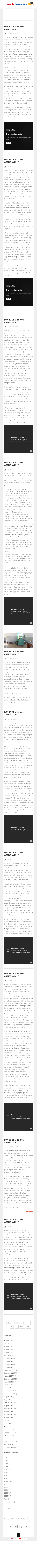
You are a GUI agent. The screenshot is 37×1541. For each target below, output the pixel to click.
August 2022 (8, 1352)
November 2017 (9, 1370)
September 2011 (10, 1447)
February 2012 (9, 1432)
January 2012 (8, 1435)
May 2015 (7, 1400)
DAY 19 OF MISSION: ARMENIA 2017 (14, 28)
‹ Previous (17, 1323)
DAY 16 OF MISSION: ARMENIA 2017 (14, 463)
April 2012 (7, 1426)
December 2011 (9, 1438)
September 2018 (10, 1364)
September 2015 (10, 1394)
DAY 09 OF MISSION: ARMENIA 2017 (14, 1141)
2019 (6, 1481)
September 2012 (10, 1414)
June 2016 (7, 1388)
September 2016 (10, 1379)
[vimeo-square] (26, 1526)
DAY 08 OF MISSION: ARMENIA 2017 (14, 1220)
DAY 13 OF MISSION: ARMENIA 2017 (14, 713)
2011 (6, 1457)
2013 (6, 1463)
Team (6, 1499)
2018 (6, 1478)
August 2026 (8, 1340)
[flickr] (16, 1526)
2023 (6, 1490)
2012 (6, 1460)
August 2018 (8, 1367)
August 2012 (8, 1417)
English (15, 1539)
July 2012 (7, 1420)
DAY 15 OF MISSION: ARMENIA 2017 (14, 653)
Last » (29, 1327)
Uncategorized (9, 1502)
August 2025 (8, 1346)
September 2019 (10, 1358)
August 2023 (8, 1349)
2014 (6, 1466)
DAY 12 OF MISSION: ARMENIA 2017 (14, 853)
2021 (6, 1484)
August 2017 (8, 1376)
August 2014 (8, 1406)
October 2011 (9, 1444)
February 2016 (9, 1391)
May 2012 (7, 1423)
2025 (6, 1493)
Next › (22, 1327)
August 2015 (8, 1397)
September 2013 (10, 1409)
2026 (6, 1496)
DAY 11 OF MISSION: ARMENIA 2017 (14, 974)
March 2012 (8, 1429)
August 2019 (8, 1361)
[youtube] (21, 1526)
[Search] (31, 1508)
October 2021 (9, 1355)
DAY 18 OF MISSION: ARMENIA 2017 (14, 160)
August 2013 (8, 1412)
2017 (6, 1475)
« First (9, 1323)
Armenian (23, 1539)
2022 (6, 1487)
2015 (6, 1469)
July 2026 (7, 1343)
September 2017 (10, 1373)
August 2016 (8, 1382)
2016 (6, 1472)
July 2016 (7, 1385)
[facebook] (10, 1526)
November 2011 (9, 1441)
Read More (29, 1211)
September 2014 (10, 1403)
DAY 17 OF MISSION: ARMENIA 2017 (14, 321)
